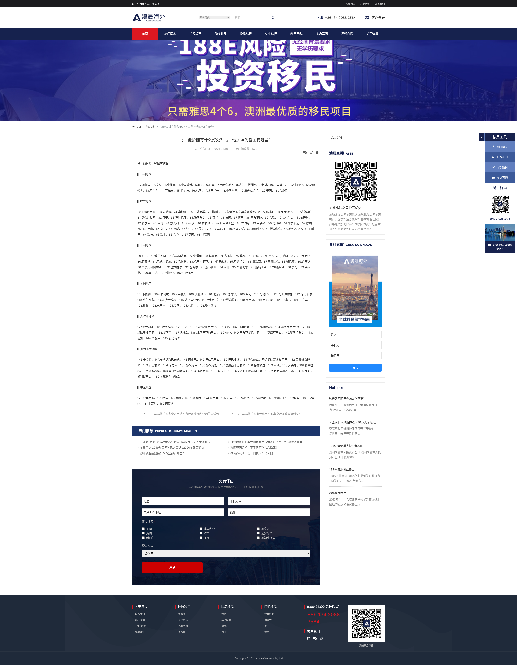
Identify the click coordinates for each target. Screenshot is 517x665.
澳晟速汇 (140, 632)
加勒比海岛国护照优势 (345, 208)
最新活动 (365, 3)
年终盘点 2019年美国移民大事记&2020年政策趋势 (172, 447)
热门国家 (170, 34)
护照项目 (195, 34)
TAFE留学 (140, 625)
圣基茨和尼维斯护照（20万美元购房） (353, 422)
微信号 (335, 355)
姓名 (148, 501)
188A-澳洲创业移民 (341, 469)
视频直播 (347, 34)
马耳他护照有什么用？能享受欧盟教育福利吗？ (272, 413)
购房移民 (221, 34)
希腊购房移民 (337, 493)
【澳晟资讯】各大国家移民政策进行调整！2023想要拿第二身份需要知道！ (272, 442)
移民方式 (149, 545)
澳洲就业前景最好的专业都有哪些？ (162, 453)
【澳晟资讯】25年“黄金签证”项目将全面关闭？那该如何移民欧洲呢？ (182, 442)
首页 (145, 34)
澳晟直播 (502, 177)
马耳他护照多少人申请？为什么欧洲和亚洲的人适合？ (188, 413)
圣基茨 (181, 632)
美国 (266, 625)
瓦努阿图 (183, 625)
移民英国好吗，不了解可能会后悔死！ (254, 447)
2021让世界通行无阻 (147, 3)
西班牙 (225, 632)
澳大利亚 (269, 613)
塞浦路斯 (226, 619)
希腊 (223, 613)
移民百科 (296, 34)
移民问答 (350, 3)
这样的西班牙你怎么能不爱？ (347, 398)
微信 (233, 512)
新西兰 (268, 632)
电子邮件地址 (152, 512)
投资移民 (246, 34)
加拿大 (268, 619)
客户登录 (378, 18)
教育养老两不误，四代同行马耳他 (251, 453)
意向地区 (149, 521)
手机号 (335, 345)
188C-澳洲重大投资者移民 (346, 445)
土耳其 (181, 613)
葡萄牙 (225, 625)
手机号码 (237, 501)
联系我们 (380, 3)
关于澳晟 (372, 34)
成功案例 (322, 34)
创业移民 (271, 34)
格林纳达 (183, 619)
